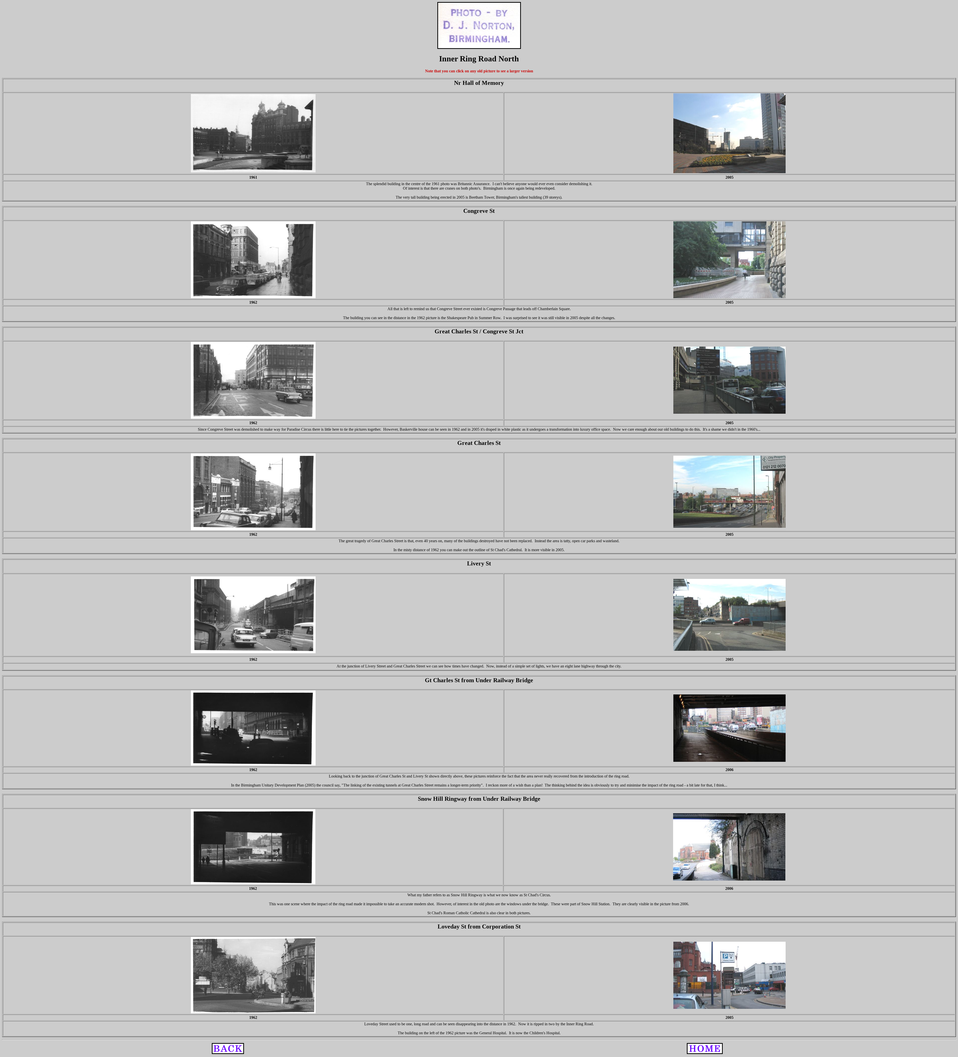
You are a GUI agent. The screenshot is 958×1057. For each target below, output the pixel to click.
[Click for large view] (253, 133)
